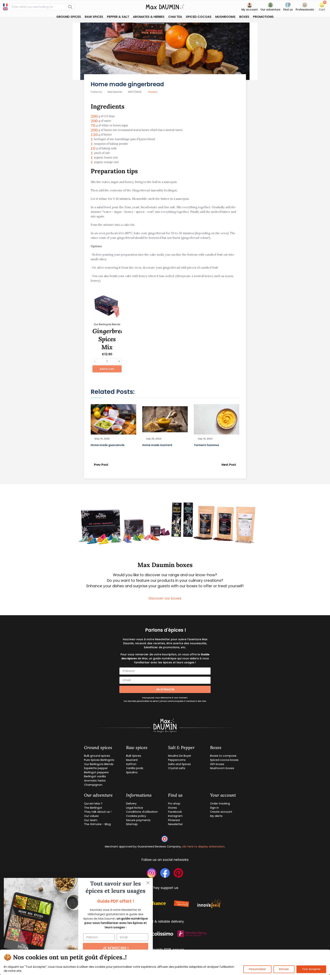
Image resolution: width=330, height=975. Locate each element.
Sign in (214, 808)
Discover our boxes (165, 598)
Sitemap (132, 824)
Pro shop (174, 803)
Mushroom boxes (222, 768)
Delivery (131, 803)
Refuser (284, 969)
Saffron (131, 764)
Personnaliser (257, 969)
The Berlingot (93, 808)
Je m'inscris (165, 689)
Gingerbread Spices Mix (110, 339)
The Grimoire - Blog (97, 824)
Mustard (132, 760)
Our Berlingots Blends (98, 764)
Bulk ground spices (97, 756)
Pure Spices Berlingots (99, 760)
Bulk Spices (133, 756)
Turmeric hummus (206, 445)
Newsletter (175, 824)
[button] (322, 7)
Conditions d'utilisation (142, 812)
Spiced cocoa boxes (224, 760)
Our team (90, 820)
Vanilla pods (134, 768)
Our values (91, 816)
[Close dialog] (148, 882)
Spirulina (132, 772)
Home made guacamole (108, 445)
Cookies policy (136, 816)
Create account (221, 812)
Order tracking (220, 803)
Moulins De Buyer (179, 756)
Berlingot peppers (96, 772)
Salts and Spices (179, 764)
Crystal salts (176, 768)
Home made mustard (157, 445)
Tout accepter (311, 969)
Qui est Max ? (93, 803)
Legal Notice (134, 808)
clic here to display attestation (203, 846)
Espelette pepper (96, 768)
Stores (172, 808)
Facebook (175, 812)
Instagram (175, 816)
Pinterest (174, 820)
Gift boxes (217, 764)
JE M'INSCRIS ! (116, 948)
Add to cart (107, 368)
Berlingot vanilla (95, 776)
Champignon (93, 785)
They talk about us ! (97, 812)
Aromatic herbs (95, 780)
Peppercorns (177, 760)
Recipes (153, 91)
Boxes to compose (223, 756)
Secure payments (138, 820)
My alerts (216, 816)
